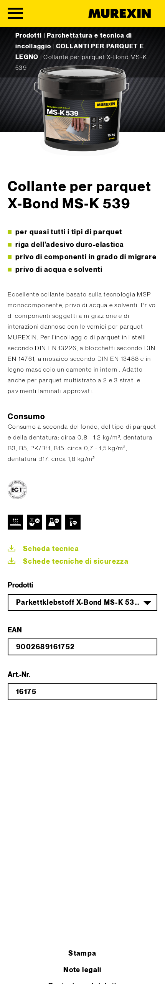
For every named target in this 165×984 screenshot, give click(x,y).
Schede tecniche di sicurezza (76, 561)
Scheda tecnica (51, 549)
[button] (14, 970)
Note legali (82, 970)
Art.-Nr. (19, 674)
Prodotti (28, 36)
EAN (15, 630)
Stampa (82, 953)
